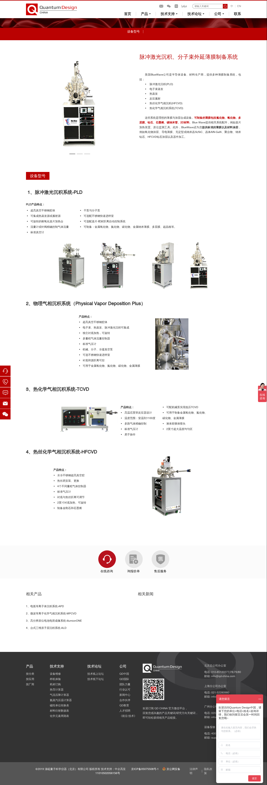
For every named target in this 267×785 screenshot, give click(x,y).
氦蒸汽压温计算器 (61, 700)
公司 (217, 14)
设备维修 (55, 673)
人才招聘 (124, 710)
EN (239, 6)
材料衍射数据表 (59, 710)
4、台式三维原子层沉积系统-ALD (46, 627)
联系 (237, 14)
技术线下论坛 (95, 679)
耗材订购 (55, 684)
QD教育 (124, 705)
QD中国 (124, 673)
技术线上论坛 (95, 673)
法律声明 (194, 771)
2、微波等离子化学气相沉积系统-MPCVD (51, 613)
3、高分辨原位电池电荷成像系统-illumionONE (54, 620)
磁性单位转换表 (59, 705)
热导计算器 (57, 689)
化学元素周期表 (59, 715)
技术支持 (168, 14)
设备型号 (133, 31)
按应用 (30, 679)
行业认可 (124, 689)
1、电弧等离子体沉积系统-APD (45, 606)
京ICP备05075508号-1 (145, 769)
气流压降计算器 (59, 694)
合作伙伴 (124, 700)
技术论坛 (194, 14)
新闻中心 (124, 694)
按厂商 (30, 684)
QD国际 (124, 679)
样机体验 (55, 679)
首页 (127, 14)
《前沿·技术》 (128, 715)
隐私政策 (208, 771)
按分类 (30, 673)
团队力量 (124, 684)
